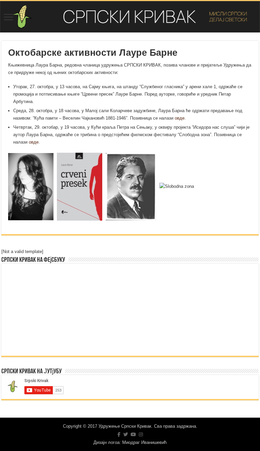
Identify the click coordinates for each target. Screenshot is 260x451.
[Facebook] (119, 434)
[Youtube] (133, 434)
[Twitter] (126, 434)
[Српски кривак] (130, 16)
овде (180, 118)
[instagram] (141, 434)
